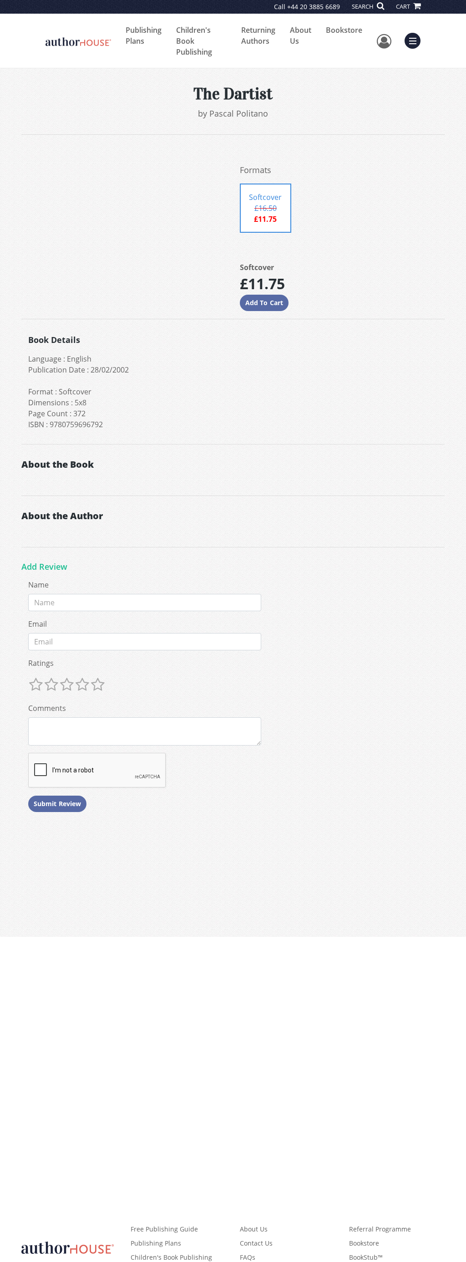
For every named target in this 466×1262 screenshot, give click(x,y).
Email (37, 624)
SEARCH (363, 6)
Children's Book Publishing (194, 41)
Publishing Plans (144, 35)
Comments (47, 708)
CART (403, 6)
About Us (300, 35)
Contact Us (256, 1243)
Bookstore (344, 30)
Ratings (41, 663)
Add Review (44, 567)
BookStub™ (366, 1257)
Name (38, 585)
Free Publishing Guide (164, 1229)
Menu (415, 40)
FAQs (247, 1257)
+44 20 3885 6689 (313, 6)
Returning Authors (258, 35)
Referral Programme (380, 1229)
